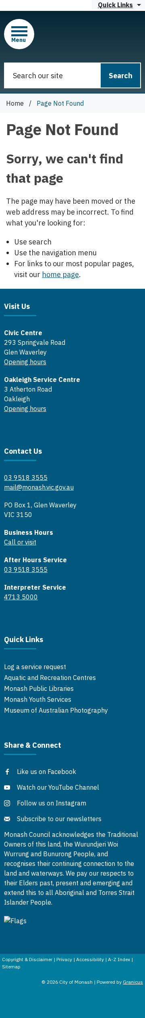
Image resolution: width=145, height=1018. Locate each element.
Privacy (64, 959)
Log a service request (35, 667)
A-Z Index (119, 959)
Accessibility (90, 959)
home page (60, 274)
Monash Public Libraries (39, 688)
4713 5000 (21, 597)
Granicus (133, 982)
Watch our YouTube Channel (58, 787)
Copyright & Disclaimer (27, 959)
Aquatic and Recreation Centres (50, 678)
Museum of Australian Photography (56, 710)
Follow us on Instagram (51, 803)
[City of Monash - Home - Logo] (76, 33)
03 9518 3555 (26, 478)
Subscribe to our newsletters (59, 819)
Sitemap (11, 967)
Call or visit (20, 542)
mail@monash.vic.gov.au (39, 487)
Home (15, 103)
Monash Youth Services (37, 699)
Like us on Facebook (46, 772)
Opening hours (25, 362)
